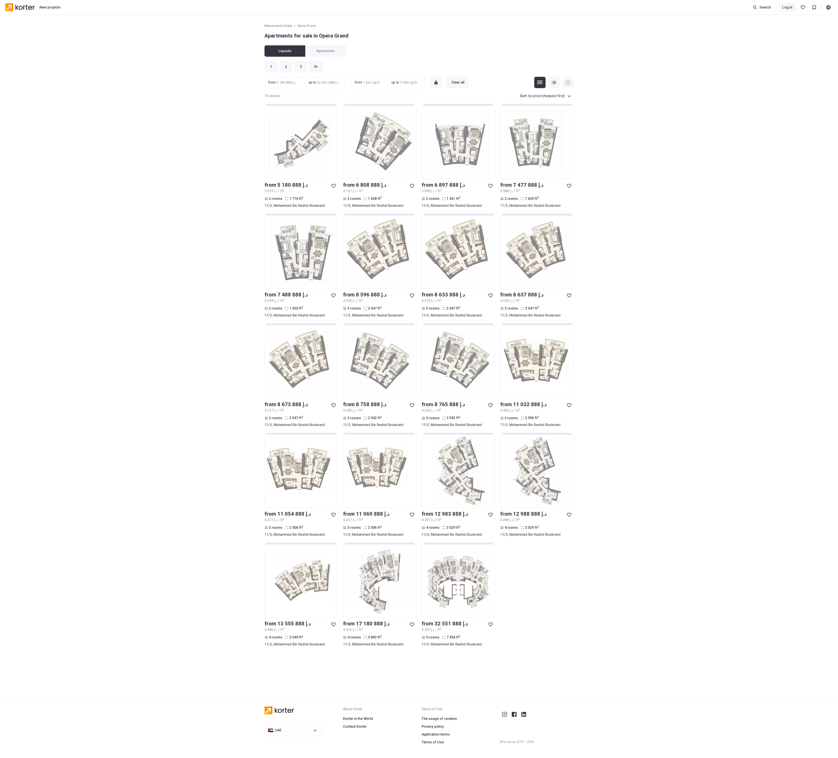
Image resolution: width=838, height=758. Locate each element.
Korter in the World (358, 719)
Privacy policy (433, 726)
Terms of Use (433, 742)
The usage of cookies (439, 719)
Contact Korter (355, 726)
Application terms (436, 734)
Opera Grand (306, 25)
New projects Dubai (278, 25)
